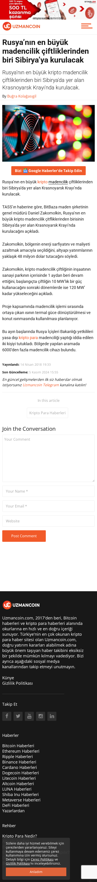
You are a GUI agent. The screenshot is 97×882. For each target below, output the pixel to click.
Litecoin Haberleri (19, 778)
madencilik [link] (58, 181)
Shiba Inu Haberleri (20, 794)
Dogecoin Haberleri (20, 772)
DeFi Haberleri (15, 805)
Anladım (36, 872)
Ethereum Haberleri (20, 751)
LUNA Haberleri (17, 789)
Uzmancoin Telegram (41, 384)
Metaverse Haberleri (21, 800)
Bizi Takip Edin (48, 170)
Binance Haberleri (19, 762)
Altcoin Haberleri (18, 783)
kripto (42, 181)
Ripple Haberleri (17, 756)
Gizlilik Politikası (17, 683)
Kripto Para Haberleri (47, 412)
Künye (8, 677)
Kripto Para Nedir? (19, 836)
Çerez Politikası (42, 859)
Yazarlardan (13, 810)
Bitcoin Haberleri (18, 745)
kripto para (28, 337)
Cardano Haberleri (19, 767)
